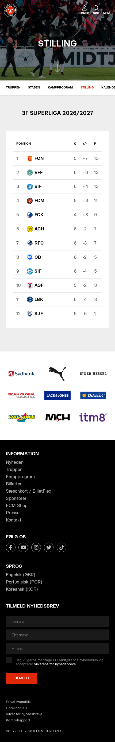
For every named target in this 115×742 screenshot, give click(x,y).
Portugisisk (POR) (24, 582)
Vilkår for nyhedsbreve (24, 714)
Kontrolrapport (18, 720)
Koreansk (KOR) (22, 589)
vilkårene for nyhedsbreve (55, 664)
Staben (34, 87)
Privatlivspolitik (18, 702)
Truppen (13, 87)
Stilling (87, 87)
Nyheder (14, 462)
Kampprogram (60, 87)
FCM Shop (17, 505)
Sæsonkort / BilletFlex (28, 491)
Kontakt (13, 520)
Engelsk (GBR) (20, 574)
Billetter (14, 483)
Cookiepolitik (16, 708)
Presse (13, 512)
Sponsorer (16, 498)
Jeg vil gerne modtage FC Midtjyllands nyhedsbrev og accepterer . (59, 662)
